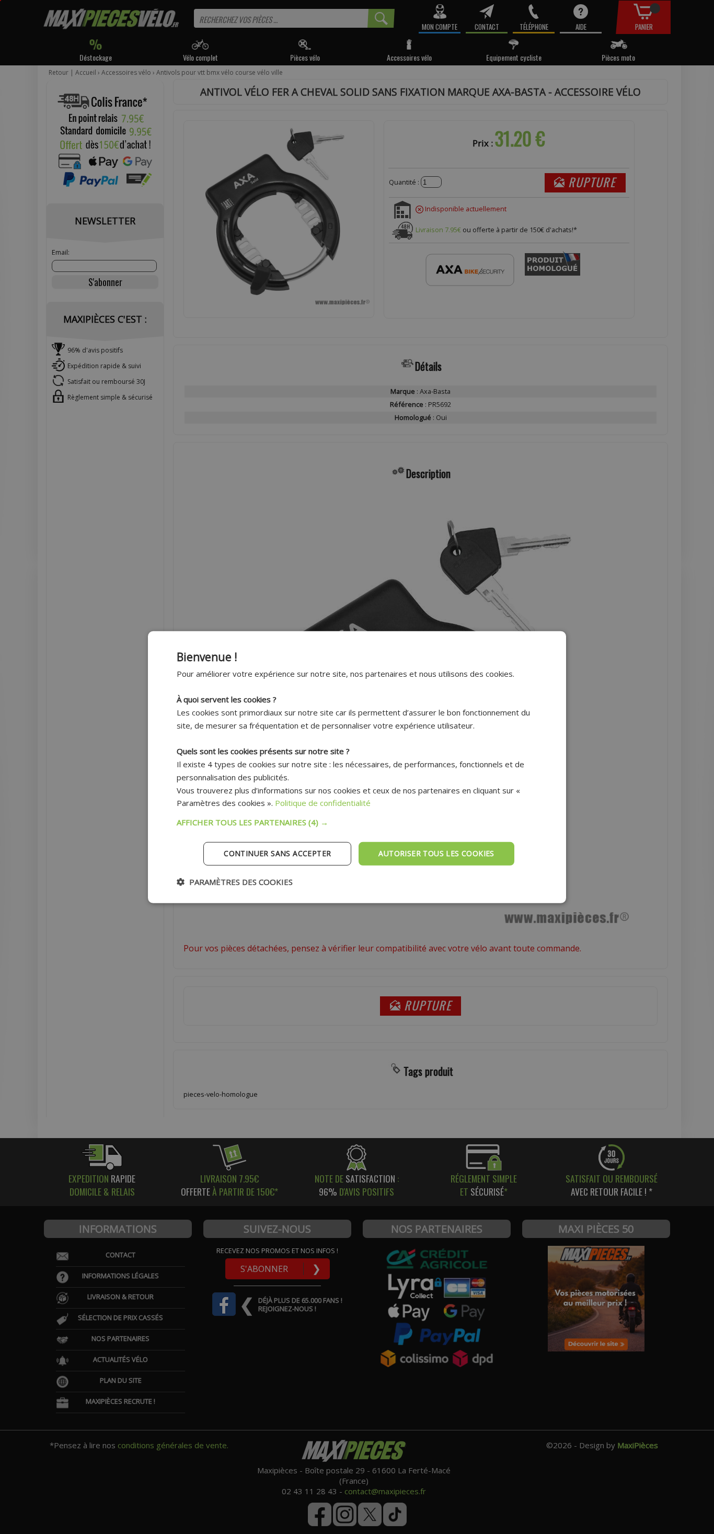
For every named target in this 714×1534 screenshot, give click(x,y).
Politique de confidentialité (323, 803)
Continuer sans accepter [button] (277, 853)
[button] (357, 822)
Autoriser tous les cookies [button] (436, 853)
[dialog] (357, 767)
